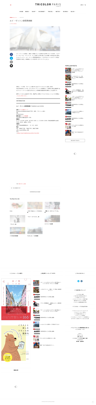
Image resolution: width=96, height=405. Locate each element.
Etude (11, 211)
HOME (21, 11)
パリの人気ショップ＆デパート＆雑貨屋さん (80, 317)
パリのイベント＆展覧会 (80, 315)
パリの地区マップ (24, 109)
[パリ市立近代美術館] (17, 230)
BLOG (72, 11)
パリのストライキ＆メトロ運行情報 (80, 299)
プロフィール (80, 335)
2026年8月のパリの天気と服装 (77, 84)
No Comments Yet (16, 188)
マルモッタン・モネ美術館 (32, 235)
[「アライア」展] (17, 219)
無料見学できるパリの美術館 (80, 300)
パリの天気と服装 (80, 294)
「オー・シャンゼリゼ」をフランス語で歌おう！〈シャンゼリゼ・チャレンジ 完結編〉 (77, 70)
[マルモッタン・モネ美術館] (35, 230)
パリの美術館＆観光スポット (80, 314)
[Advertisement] (38, 73)
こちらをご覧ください (21, 96)
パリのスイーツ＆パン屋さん (80, 312)
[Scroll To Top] (93, 402)
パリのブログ (80, 339)
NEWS (27, 11)
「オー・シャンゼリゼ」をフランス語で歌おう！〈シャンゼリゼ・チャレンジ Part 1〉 (77, 98)
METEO (58, 11)
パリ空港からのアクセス (80, 297)
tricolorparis (14, 23)
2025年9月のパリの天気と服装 (77, 105)
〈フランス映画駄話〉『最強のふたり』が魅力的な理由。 (77, 91)
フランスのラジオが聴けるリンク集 (77, 126)
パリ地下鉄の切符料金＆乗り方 (80, 296)
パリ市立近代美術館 (14, 235)
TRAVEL (50, 11)
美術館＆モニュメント (13, 17)
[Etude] (17, 205)
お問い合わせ (80, 336)
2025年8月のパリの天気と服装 (77, 119)
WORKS (65, 11)
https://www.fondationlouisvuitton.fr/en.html (28, 133)
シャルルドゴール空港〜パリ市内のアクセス (77, 112)
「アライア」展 (13, 224)
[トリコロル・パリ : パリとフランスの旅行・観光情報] (48, 5)
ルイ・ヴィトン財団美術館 (21, 21)
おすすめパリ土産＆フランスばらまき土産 (80, 318)
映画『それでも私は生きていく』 (77, 133)
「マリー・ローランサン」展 (33, 216)
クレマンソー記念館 (49, 224)
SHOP (33, 11)
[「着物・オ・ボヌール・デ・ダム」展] (52, 205)
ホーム (80, 333)
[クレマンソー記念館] (52, 218)
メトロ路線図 (25, 116)
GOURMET (41, 11)
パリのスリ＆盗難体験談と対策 (80, 302)
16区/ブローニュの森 (22, 183)
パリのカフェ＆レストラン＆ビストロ (80, 310)
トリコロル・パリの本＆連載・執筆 (80, 338)
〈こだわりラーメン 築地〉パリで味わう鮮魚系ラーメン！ (77, 77)
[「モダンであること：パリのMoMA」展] (35, 205)
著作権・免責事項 (80, 341)
